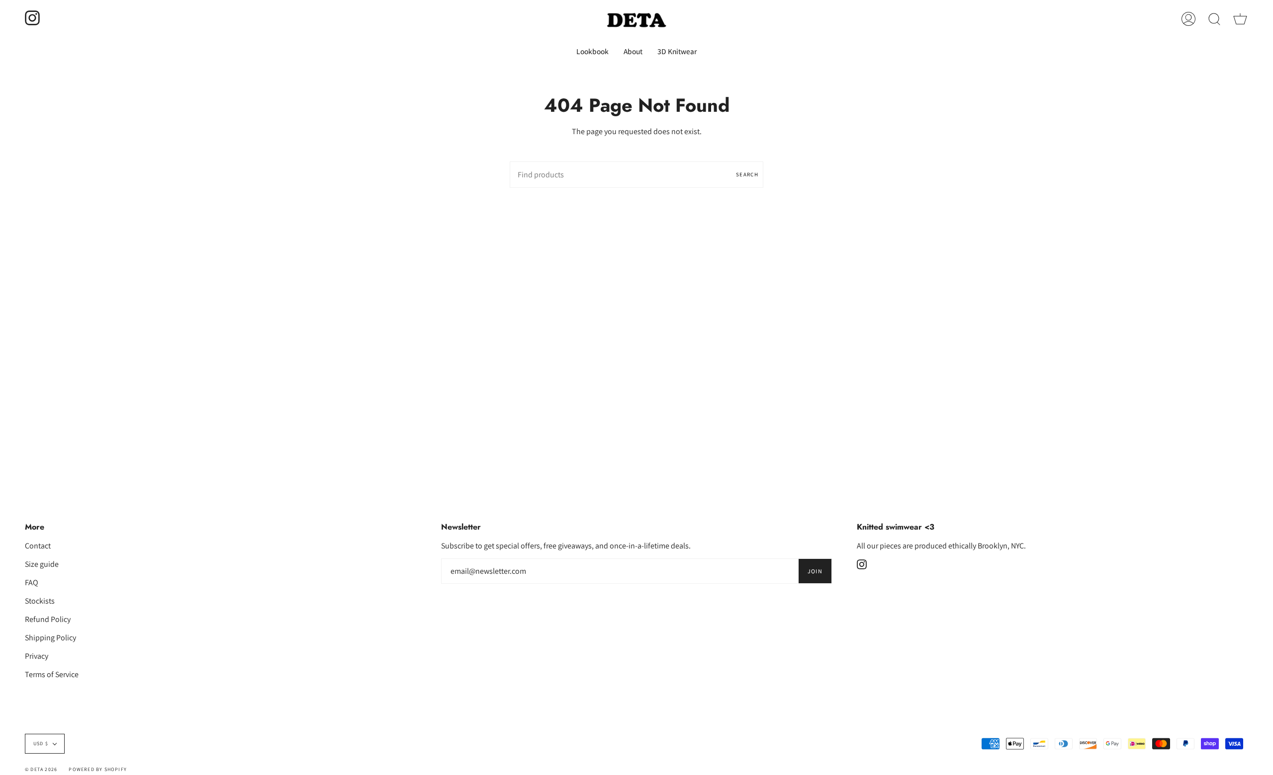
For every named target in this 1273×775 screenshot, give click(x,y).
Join (815, 571)
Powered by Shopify (98, 769)
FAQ (31, 582)
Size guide (42, 564)
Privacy (36, 656)
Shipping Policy (50, 637)
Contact (38, 546)
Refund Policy (48, 619)
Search (747, 174)
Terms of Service (52, 674)
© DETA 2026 (41, 769)
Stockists (40, 601)
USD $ (40, 743)
